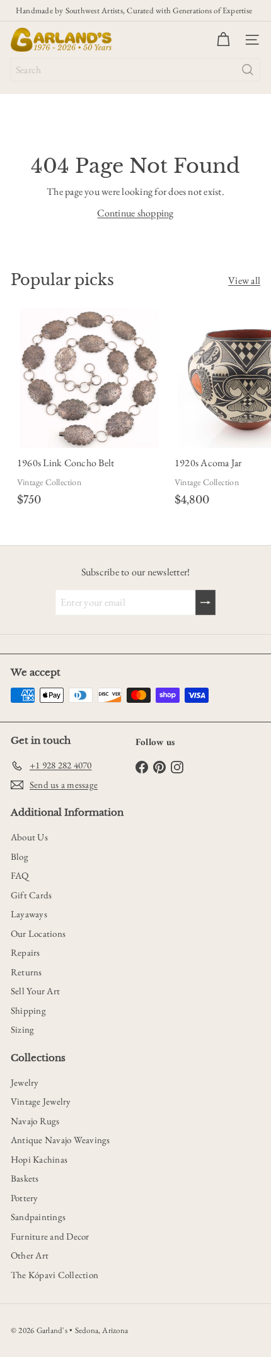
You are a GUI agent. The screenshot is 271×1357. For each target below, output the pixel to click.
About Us (29, 837)
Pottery (24, 1198)
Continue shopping (135, 213)
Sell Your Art (35, 991)
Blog (19, 856)
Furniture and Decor (50, 1236)
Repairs (25, 952)
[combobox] (135, 69)
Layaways (29, 914)
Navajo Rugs (35, 1121)
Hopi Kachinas (39, 1159)
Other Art (30, 1255)
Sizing (22, 1029)
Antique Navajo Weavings (60, 1140)
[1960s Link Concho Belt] (89, 409)
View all (244, 280)
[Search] (247, 69)
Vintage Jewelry (41, 1101)
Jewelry (25, 1082)
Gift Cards (31, 895)
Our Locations (38, 933)
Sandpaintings (38, 1217)
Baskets (25, 1178)
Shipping (28, 1010)
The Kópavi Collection (54, 1275)
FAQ (20, 875)
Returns (26, 972)
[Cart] (223, 39)
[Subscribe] (205, 602)
